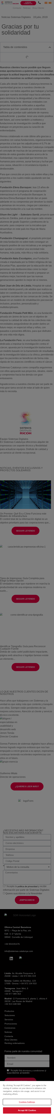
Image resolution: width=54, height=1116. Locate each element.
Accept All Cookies (27, 1110)
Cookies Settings (27, 1102)
